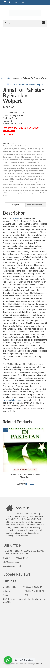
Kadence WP (38, 664)
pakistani (35, 193)
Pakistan (15, 218)
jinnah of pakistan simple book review (32, 179)
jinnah (23, 168)
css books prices (14, 162)
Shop (10, 78)
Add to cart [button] (25, 488)
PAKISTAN (43, 190)
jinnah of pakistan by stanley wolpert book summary (26, 176)
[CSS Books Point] (25, 13)
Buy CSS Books (31, 148)
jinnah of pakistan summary (12, 182)
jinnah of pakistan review (11, 179)
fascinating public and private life (29, 165)
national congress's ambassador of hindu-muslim (24, 187)
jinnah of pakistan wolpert (30, 182)
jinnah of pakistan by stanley (18, 171)
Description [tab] (15, 205)
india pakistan (15, 168)
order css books (16, 190)
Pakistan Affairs (22, 146)
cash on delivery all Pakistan (18, 157)
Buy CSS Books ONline (23, 151)
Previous (5, 460)
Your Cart (17, 2)
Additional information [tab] (35, 205)
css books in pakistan (30, 159)
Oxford (13, 146)
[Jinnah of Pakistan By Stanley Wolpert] (25, 84)
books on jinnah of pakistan (16, 148)
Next (44, 460)
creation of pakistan (16, 159)
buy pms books (14, 154)
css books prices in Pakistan (30, 162)
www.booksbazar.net (12, 400)
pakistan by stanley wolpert (12, 193)
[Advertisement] (25, 51)
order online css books (31, 190)
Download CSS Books (10, 165)
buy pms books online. (28, 154)
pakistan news (27, 193)
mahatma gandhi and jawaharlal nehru (22, 184)
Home (2, 78)
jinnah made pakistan (33, 168)
